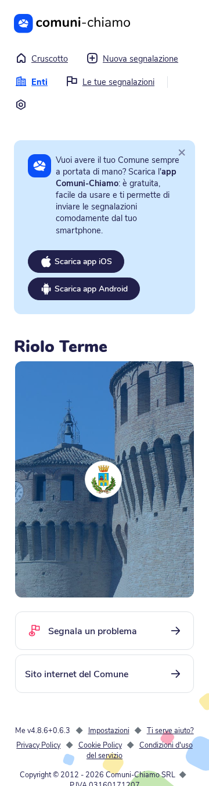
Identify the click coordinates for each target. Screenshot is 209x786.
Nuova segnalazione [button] (140, 59)
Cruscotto (49, 59)
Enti (39, 82)
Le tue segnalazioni (118, 82)
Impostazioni (108, 730)
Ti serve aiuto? (170, 730)
